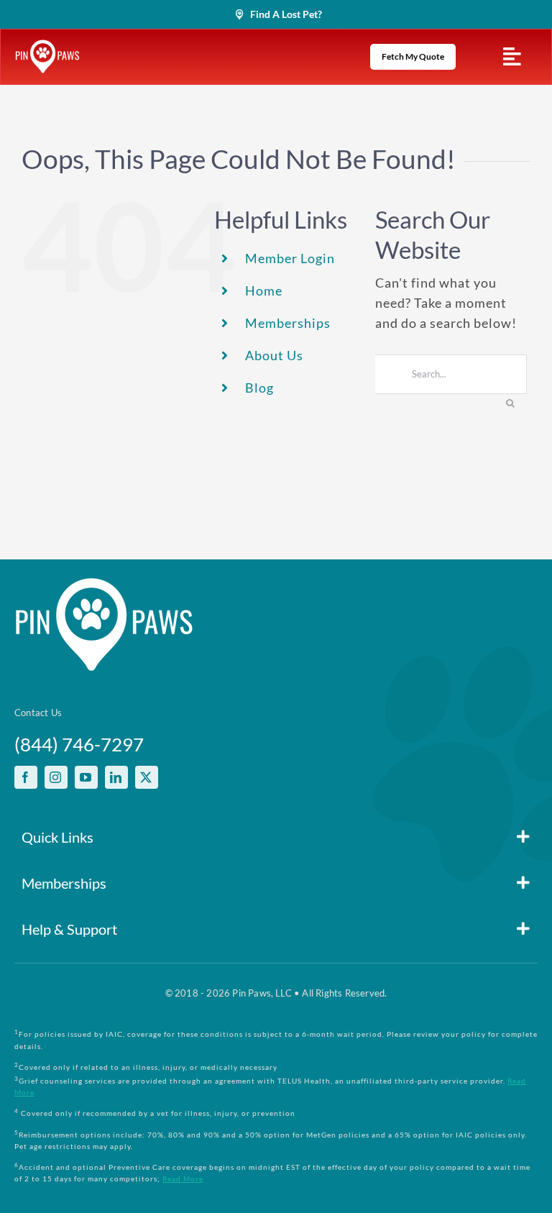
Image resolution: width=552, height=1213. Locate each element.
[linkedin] (116, 777)
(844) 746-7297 (79, 744)
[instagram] (56, 777)
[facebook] (25, 777)
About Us (274, 355)
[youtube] (86, 777)
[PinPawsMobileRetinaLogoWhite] (47, 46)
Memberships (288, 323)
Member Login (290, 258)
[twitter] (146, 777)
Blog (259, 387)
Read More (182, 1178)
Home (263, 290)
